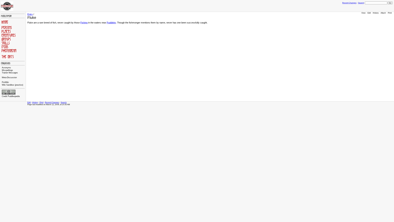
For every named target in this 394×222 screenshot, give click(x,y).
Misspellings (7, 70)
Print (390, 13)
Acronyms (6, 68)
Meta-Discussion (9, 77)
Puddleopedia (14, 96)
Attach (383, 13)
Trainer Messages (10, 73)
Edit (369, 13)
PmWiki (5, 82)
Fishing (84, 22)
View (363, 13)
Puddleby (111, 22)
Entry (30, 14)
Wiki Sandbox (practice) (12, 85)
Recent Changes (349, 3)
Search (361, 3)
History (376, 13)
